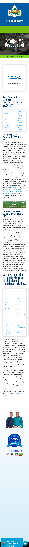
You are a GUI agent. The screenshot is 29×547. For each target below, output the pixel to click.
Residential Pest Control (12, 488)
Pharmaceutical (22, 310)
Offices (7, 319)
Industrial (8, 314)
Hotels (19, 292)
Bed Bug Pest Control (10, 497)
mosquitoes (14, 187)
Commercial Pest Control (12, 491)
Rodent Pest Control (19, 113)
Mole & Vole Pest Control (8, 127)
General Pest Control (7, 113)
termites (5, 189)
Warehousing (21, 314)
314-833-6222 (14, 21)
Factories (19, 332)
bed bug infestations (16, 191)
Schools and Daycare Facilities (20, 304)
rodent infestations (8, 193)
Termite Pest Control (19, 120)
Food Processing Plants (8, 292)
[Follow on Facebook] (4, 533)
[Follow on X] (7, 533)
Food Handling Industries (8, 332)
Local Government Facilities (21, 319)
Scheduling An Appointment (14, 77)
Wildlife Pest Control (19, 127)
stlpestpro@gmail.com (14, 523)
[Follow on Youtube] (11, 533)
